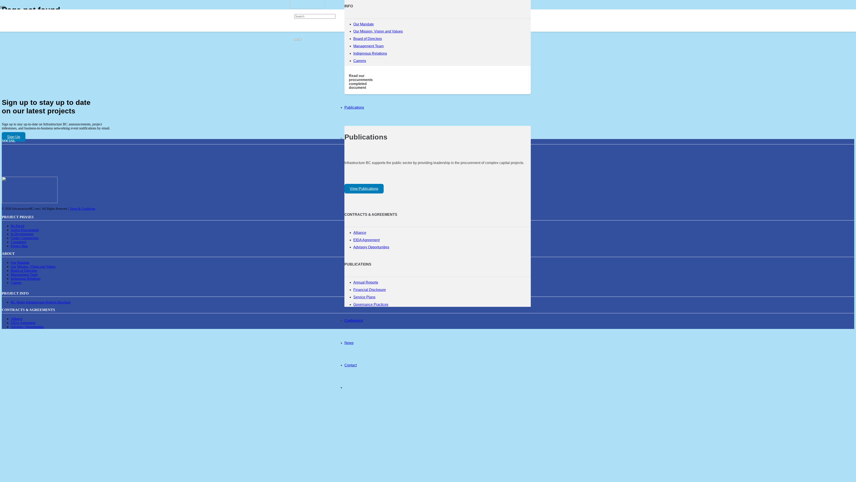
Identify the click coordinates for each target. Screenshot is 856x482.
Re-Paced (17, 226)
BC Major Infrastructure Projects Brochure (41, 302)
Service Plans (364, 297)
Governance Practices (370, 304)
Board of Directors (367, 39)
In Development (22, 234)
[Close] (299, 39)
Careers (359, 61)
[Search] (296, 39)
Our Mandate (363, 24)
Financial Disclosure (369, 290)
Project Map (19, 246)
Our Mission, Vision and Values (378, 31)
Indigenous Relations (370, 53)
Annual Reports (365, 282)
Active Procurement (25, 230)
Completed (18, 242)
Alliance (359, 233)
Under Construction (25, 238)
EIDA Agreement (366, 240)
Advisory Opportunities (371, 247)
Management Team (368, 46)
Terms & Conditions (82, 208)
